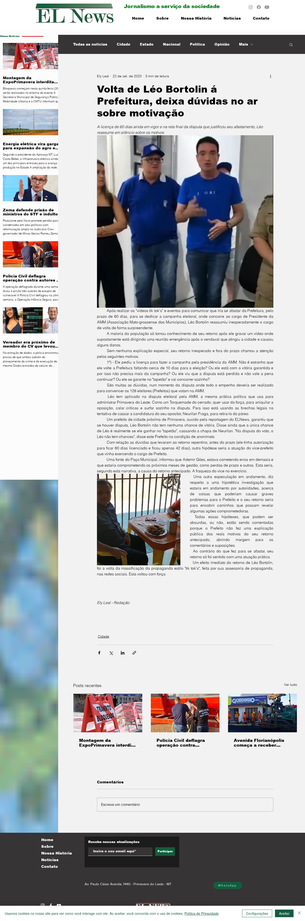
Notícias (50, 860)
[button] (291, 44)
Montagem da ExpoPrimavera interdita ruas (107, 743)
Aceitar (284, 913)
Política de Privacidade (201, 913)
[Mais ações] (270, 76)
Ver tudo (290, 684)
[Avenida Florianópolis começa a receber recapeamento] (262, 713)
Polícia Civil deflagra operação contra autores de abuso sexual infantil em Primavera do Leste (181, 743)
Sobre (47, 846)
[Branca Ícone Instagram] (42, 905)
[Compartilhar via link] (134, 652)
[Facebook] (258, 7)
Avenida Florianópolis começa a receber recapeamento (259, 743)
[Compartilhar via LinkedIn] (122, 652)
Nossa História (56, 853)
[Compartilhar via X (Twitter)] (111, 652)
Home (47, 840)
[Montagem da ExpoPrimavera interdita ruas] (107, 713)
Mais (243, 44)
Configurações (257, 913)
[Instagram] (250, 7)
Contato (49, 866)
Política (197, 44)
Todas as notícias (90, 44)
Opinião (221, 44)
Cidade (123, 44)
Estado (146, 44)
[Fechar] (299, 913)
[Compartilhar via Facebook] (99, 652)
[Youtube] (266, 7)
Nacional (171, 44)
